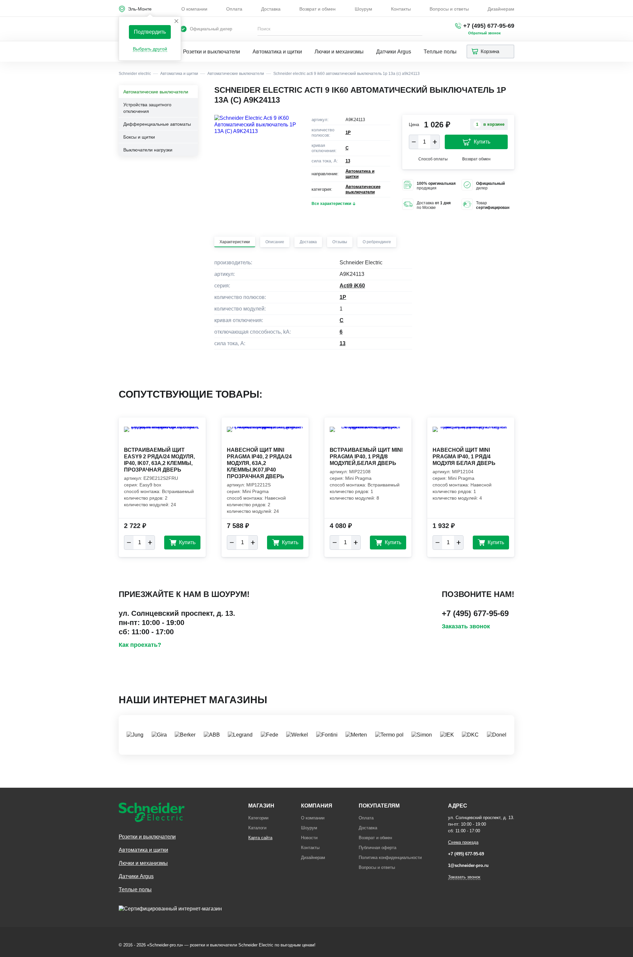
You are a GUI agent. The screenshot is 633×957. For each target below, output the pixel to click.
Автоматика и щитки (277, 51)
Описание (274, 242)
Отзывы (339, 242)
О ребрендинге (377, 242)
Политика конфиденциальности (390, 857)
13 (348, 160)
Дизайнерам (501, 9)
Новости (309, 837)
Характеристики (235, 242)
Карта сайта (260, 837)
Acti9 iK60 (352, 285)
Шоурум (363, 9)
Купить (482, 142)
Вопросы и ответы (449, 9)
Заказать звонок (466, 626)
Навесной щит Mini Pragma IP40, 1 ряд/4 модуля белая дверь (464, 456)
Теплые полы (440, 51)
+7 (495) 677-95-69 (488, 25)
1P (348, 132)
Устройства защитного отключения (147, 108)
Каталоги (257, 827)
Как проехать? (140, 645)
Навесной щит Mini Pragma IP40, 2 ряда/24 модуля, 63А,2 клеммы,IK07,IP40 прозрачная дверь (259, 463)
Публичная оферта (377, 847)
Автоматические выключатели (155, 91)
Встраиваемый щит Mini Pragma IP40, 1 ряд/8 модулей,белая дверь (366, 456)
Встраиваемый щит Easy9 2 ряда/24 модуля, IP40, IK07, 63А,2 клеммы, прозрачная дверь (159, 460)
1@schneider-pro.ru (468, 865)
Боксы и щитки (139, 137)
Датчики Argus (393, 51)
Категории (258, 817)
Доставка (271, 9)
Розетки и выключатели (211, 51)
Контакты (401, 9)
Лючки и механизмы (339, 51)
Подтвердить (150, 32)
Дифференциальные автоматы (157, 124)
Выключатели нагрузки (147, 149)
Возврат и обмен (317, 9)
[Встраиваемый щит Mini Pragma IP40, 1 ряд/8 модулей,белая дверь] (368, 436)
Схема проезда (463, 842)
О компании (194, 9)
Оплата (234, 9)
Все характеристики (331, 203)
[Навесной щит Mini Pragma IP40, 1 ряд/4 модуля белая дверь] (471, 436)
